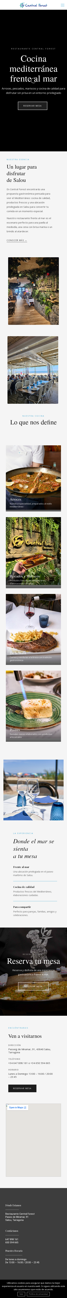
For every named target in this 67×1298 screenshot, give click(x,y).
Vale (21, 1294)
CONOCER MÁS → (17, 240)
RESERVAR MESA (32, 105)
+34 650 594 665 (40, 1063)
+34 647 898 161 (18, 1063)
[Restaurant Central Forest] (33, 5)
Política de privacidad (38, 1294)
